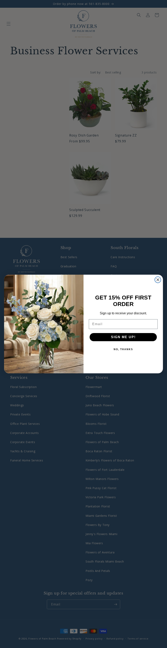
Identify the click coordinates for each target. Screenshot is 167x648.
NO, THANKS (123, 349)
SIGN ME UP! (123, 337)
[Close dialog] (158, 280)
